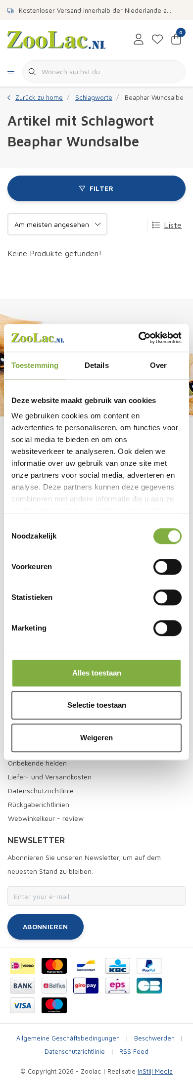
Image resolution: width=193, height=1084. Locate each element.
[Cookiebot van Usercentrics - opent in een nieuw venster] (139, 337)
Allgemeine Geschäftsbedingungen (68, 1038)
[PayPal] (149, 966)
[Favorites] (157, 39)
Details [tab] (97, 365)
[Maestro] (54, 1005)
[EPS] (117, 986)
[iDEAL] (22, 966)
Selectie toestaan (96, 705)
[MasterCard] (54, 966)
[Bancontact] (85, 966)
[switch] (167, 567)
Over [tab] (158, 365)
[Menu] (10, 72)
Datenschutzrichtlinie (75, 1051)
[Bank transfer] (22, 986)
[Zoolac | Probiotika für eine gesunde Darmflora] (56, 39)
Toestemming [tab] (34, 365)
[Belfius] (54, 986)
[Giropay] (85, 986)
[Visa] (22, 1005)
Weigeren (96, 737)
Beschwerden (154, 1038)
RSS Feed (133, 1051)
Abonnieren (45, 926)
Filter (102, 188)
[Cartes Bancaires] (149, 986)
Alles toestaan (96, 673)
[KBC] (117, 966)
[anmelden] (138, 39)
